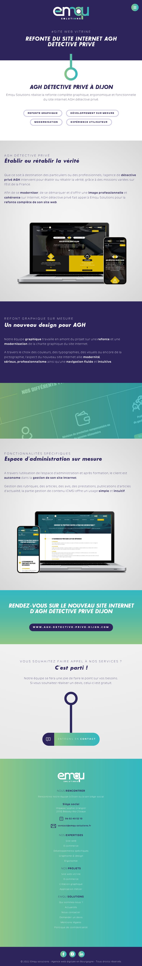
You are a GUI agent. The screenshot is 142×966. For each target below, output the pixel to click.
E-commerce (71, 846)
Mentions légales (71, 922)
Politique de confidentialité (71, 927)
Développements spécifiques (71, 851)
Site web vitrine (71, 874)
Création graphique (71, 884)
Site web (71, 841)
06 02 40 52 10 (73, 819)
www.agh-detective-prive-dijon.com (71, 627)
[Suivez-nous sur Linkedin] (80, 954)
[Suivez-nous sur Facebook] (62, 954)
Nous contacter (71, 912)
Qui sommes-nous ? (71, 902)
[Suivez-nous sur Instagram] (71, 954)
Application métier (71, 889)
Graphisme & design (71, 856)
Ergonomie (71, 861)
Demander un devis (71, 917)
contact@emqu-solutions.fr (74, 826)
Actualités (71, 907)
